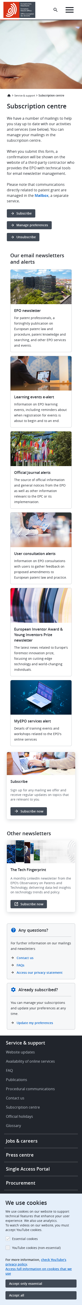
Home (9, 95)
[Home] (21, 10)
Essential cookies (25, 1239)
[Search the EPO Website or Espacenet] (55, 10)
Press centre (20, 1155)
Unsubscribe (26, 237)
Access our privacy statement (40, 972)
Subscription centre (23, 1107)
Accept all (16, 1295)
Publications (16, 1079)
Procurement (20, 1183)
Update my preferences (35, 1023)
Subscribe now (31, 811)
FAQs (20, 965)
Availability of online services (30, 1061)
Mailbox (42, 195)
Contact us (25, 958)
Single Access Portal (28, 1169)
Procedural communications (30, 1088)
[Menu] (69, 10)
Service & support (24, 95)
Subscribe (24, 213)
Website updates (20, 1052)
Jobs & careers (22, 1141)
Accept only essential (25, 1283)
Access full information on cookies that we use (38, 1271)
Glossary (13, 1125)
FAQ (9, 1070)
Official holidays (19, 1116)
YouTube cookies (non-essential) (36, 1248)
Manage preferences (32, 225)
